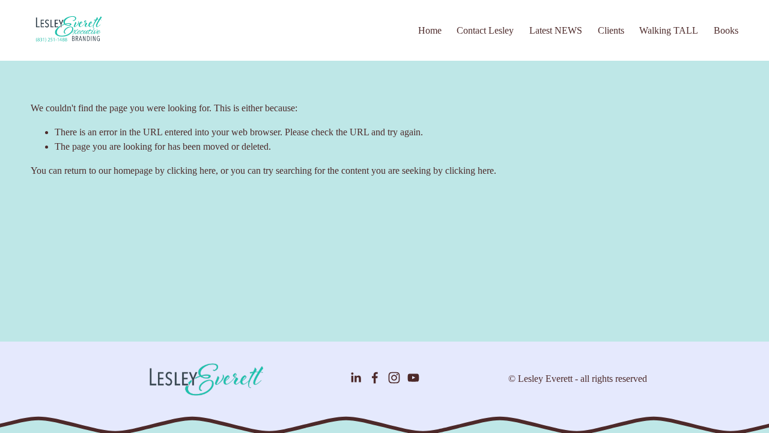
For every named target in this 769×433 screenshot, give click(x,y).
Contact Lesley (485, 30)
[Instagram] (394, 378)
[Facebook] (375, 378)
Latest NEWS (555, 30)
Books (726, 30)
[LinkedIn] (356, 378)
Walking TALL (668, 30)
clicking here (191, 170)
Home (430, 30)
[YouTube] (413, 378)
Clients (611, 30)
